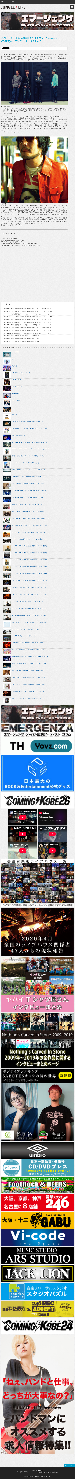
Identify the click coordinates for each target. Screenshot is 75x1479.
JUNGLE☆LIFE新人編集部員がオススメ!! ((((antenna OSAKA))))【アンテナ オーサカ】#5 (27, 330)
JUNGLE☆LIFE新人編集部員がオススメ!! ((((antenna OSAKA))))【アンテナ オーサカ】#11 (28, 314)
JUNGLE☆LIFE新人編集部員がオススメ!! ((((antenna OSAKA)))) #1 (22, 341)
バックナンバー (32, 1472)
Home (18, 1472)
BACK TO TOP (69, 1465)
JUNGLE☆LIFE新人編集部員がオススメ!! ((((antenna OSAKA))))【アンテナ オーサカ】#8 (27, 322)
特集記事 (39, 1472)
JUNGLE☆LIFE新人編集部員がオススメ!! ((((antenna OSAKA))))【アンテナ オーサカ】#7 (27, 325)
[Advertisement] (15, 259)
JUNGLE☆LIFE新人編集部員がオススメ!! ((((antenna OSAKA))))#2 (21, 338)
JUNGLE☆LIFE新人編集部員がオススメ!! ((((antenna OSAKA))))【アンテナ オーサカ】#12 (28, 311)
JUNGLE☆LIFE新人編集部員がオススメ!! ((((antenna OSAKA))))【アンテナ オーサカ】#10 (28, 316)
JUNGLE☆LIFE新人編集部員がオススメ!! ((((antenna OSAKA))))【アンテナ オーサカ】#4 (27, 333)
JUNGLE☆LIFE (13, 7)
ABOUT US (24, 1472)
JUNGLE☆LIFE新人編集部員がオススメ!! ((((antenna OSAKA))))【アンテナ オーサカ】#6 (27, 327)
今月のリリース (47, 1472)
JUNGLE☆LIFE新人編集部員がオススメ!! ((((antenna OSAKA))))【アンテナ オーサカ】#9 (27, 319)
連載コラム (55, 1472)
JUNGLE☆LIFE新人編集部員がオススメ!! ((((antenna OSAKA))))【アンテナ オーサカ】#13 (28, 308)
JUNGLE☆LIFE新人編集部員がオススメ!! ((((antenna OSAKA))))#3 (21, 336)
